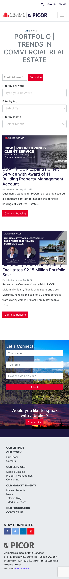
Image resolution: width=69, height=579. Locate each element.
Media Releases (17, 502)
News (9, 494)
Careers (11, 460)
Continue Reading (15, 213)
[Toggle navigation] (61, 15)
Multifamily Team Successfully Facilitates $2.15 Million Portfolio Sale (33, 269)
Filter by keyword (13, 85)
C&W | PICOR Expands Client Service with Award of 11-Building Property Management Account (32, 176)
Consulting (12, 479)
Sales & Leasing (15, 471)
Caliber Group (22, 568)
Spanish (63, 4)
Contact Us (34, 422)
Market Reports (15, 490)
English (51, 4)
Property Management (20, 475)
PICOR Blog (15, 498)
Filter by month (11, 116)
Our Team (12, 457)
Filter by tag (9, 101)
